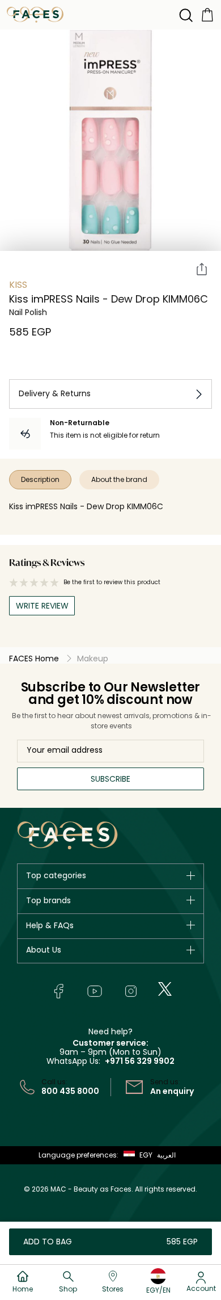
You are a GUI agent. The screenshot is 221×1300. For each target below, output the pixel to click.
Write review (42, 605)
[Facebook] (58, 991)
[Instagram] (131, 991)
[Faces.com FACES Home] (35, 14)
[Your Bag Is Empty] (207, 14)
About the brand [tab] (119, 479)
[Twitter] (165, 989)
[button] (135, 1155)
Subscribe (110, 779)
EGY (145, 1155)
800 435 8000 (70, 1091)
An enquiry (172, 1091)
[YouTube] (95, 991)
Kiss (18, 284)
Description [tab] (40, 479)
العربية (166, 1155)
